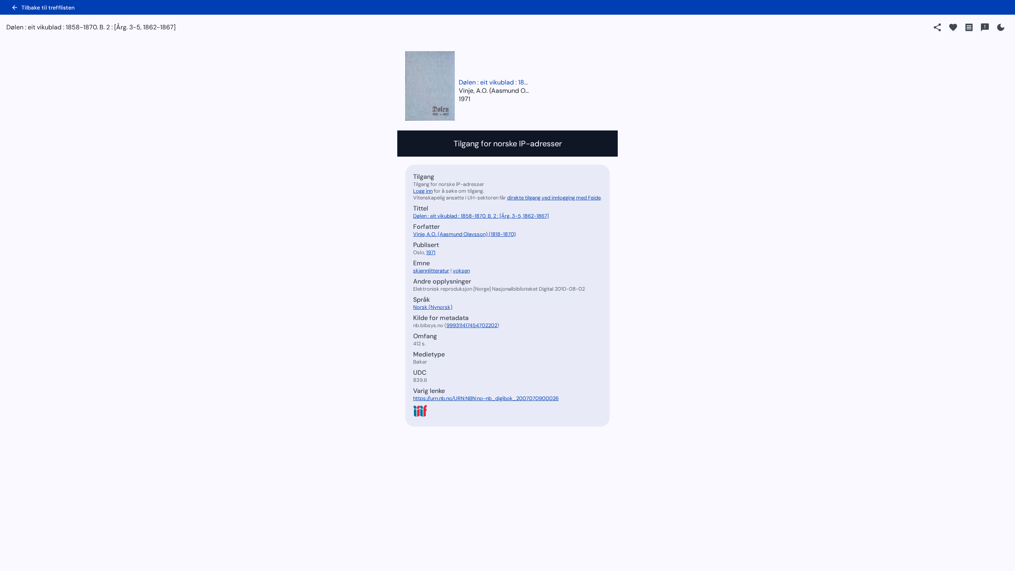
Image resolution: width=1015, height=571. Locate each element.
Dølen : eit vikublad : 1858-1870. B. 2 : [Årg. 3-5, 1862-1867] (494, 82)
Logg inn (423, 191)
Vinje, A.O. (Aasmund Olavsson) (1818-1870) (464, 234)
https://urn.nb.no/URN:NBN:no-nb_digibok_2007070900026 (486, 398)
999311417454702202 (471, 325)
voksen (461, 270)
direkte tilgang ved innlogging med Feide (554, 197)
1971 (464, 99)
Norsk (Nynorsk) (432, 307)
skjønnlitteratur (431, 270)
